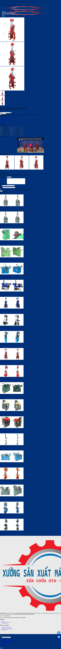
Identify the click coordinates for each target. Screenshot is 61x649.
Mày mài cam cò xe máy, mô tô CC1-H (7, 465)
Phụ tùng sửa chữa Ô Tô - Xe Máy (8, 120)
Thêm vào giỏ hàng (3, 113)
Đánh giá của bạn (3, 176)
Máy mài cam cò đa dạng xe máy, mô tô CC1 (8, 397)
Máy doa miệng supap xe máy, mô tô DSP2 (8, 482)
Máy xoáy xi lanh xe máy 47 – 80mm (6, 311)
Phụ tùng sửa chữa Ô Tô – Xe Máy (8, 14)
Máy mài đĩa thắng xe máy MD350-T (6, 414)
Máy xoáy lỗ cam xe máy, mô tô (6, 243)
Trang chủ (4, 11)
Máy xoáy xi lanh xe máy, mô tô (5, 345)
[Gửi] (2, 638)
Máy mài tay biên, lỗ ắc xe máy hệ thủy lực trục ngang (10, 260)
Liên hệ (3, 16)
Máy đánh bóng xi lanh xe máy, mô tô (7, 516)
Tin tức (3, 15)
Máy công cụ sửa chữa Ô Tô (7, 12)
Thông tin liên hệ (4, 623)
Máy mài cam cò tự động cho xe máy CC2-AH (8, 277)
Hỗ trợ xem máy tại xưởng (6, 622)
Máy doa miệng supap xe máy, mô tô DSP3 (8, 448)
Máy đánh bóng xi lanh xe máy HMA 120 (7, 533)
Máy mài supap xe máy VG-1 (5, 294)
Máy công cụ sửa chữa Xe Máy (7, 13)
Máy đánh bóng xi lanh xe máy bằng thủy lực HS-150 (9, 328)
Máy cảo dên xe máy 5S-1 (4, 226)
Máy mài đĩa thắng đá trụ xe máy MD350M (7, 431)
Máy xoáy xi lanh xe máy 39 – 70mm (6, 362)
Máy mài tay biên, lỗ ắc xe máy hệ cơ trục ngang (9, 499)
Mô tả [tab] (3, 122)
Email (1, 187)
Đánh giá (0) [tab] (4, 123)
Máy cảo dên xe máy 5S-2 (4, 209)
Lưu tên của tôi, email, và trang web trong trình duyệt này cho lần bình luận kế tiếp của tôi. (17, 189)
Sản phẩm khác (4, 121)
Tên (1, 185)
